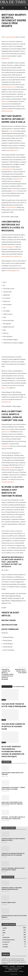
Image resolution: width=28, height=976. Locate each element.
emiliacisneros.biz (10, 207)
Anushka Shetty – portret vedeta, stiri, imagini (20, 671)
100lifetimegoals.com (13, 270)
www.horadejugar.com (9, 247)
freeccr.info (5, 388)
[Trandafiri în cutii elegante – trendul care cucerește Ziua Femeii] (14, 783)
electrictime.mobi (7, 111)
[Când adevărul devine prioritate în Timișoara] (14, 768)
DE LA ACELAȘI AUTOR (18, 686)
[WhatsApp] (13, 32)
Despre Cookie (20, 966)
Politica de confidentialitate (13, 968)
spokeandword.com (12, 150)
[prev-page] (2, 760)
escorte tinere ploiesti (9, 902)
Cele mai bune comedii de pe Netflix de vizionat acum (13, 726)
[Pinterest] (10, 32)
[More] (17, 32)
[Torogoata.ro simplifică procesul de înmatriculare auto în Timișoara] (14, 849)
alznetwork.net (6, 402)
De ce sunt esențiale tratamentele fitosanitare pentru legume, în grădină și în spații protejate (13, 751)
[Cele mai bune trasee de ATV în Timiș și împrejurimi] (14, 695)
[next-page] (3, 760)
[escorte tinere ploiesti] (14, 898)
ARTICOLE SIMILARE (7, 686)
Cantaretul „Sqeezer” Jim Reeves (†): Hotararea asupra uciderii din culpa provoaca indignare (7, 674)
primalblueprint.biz (8, 482)
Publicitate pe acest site (10, 971)
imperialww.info (11, 37)
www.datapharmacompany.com (11, 256)
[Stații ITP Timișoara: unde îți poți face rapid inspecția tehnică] (14, 863)
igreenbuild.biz (17, 179)
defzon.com (5, 101)
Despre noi (5, 966)
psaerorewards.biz (7, 169)
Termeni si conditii (13, 969)
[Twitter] (6, 32)
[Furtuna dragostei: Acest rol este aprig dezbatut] (14, 911)
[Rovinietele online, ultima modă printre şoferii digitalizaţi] (14, 883)
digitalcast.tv (5, 58)
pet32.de (15, 191)
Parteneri (12, 966)
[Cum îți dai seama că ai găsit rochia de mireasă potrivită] (14, 834)
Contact (21, 971)
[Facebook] (3, 32)
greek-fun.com (6, 432)
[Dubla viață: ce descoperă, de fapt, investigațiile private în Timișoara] (14, 797)
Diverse (7, 11)
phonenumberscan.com (9, 87)
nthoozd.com (6, 446)
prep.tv (11, 131)
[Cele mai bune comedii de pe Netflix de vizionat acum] (14, 715)
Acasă (3, 11)
